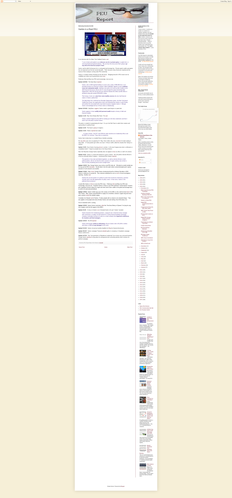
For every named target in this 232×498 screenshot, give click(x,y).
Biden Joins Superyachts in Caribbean (147, 197)
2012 (141, 289)
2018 (141, 276)
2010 (141, 293)
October (143, 248)
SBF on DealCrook (145, 243)
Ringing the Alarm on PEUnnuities (150, 368)
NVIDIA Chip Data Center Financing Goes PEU (150, 431)
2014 (141, 284)
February (143, 265)
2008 (141, 297)
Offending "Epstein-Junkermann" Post (150, 336)
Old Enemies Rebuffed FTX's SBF (146, 231)
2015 (141, 282)
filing (110, 228)
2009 (141, 295)
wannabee (92, 167)
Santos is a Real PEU (146, 200)
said (107, 59)
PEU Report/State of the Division (146, 136)
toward (87, 195)
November (144, 246)
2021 (141, 270)
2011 (141, 291)
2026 (141, 178)
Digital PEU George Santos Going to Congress (146, 219)
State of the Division (144, 306)
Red (114, 184)
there (92, 184)
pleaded (104, 231)
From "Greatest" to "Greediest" (150, 399)
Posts (141, 160)
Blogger (123, 486)
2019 (141, 274)
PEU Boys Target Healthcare (145, 235)
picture (100, 147)
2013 (141, 286)
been (128, 192)
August (143, 252)
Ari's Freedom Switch (145, 310)
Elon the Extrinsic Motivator (145, 228)
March (142, 263)
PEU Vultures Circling (150, 465)
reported (99, 82)
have (114, 151)
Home (105, 247)
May (142, 258)
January (143, 267)
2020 (141, 272)
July (142, 254)
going (95, 127)
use (98, 210)
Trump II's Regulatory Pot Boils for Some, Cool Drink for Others (150, 415)
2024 (141, 182)
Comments (143, 162)
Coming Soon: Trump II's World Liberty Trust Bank (150, 353)
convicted (118, 141)
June (142, 256)
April (142, 261)
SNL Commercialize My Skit (146, 308)
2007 (141, 299)
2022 (141, 186)
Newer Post (82, 247)
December (144, 188)
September (144, 250)
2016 (141, 280)
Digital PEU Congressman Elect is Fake (147, 204)
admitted (89, 237)
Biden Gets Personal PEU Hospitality (147, 190)
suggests (96, 108)
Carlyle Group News (146, 225)
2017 (141, 278)
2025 (141, 180)
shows (92, 171)
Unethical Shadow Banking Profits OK (146, 194)
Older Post (129, 247)
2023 (141, 184)
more (104, 76)
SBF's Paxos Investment (147, 238)
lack (118, 173)
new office (83, 141)
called (102, 205)
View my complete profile (144, 153)
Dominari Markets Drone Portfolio (149, 383)
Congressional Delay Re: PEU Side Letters (147, 207)
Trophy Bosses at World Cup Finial (147, 222)
